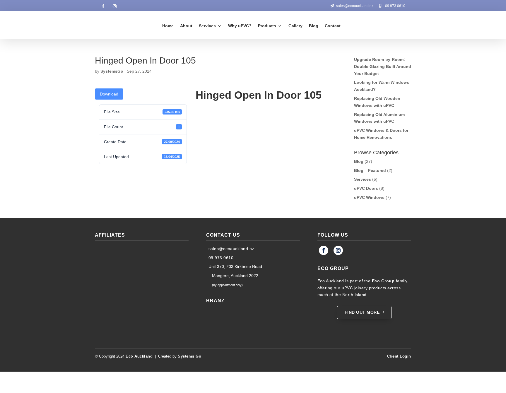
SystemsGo (111, 71)
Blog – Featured (370, 170)
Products (267, 25)
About (186, 25)
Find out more (362, 312)
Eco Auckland (139, 356)
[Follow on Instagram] (114, 6)
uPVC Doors (366, 188)
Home (168, 25)
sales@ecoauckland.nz (354, 6)
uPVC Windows (369, 197)
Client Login (399, 356)
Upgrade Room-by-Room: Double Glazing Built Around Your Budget (382, 66)
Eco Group (383, 280)
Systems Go (189, 356)
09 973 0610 (395, 6)
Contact (333, 25)
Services (207, 25)
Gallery (295, 25)
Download (109, 94)
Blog (313, 25)
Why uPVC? (240, 25)
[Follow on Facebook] (103, 6)
